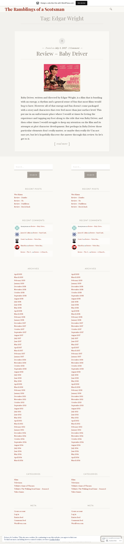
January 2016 (19, 393)
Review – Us (18, 201)
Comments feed (20, 520)
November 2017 (20, 326)
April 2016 (18, 384)
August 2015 (18, 409)
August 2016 (18, 372)
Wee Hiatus (18, 195)
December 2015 (20, 396)
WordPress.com (20, 523)
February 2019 (19, 280)
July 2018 (17, 302)
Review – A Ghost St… (41, 252)
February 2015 (19, 427)
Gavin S (23, 239)
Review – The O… (26, 252)
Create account (19, 511)
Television (18, 483)
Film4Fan (24, 246)
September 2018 (20, 296)
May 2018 (18, 308)
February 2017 (19, 354)
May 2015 (17, 418)
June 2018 (18, 305)
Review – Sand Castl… (40, 233)
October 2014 (19, 439)
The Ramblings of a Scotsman (34, 9)
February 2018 (19, 317)
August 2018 (18, 299)
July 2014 (17, 448)
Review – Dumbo (20, 198)
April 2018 (18, 311)
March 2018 (18, 314)
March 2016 (18, 387)
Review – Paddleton (21, 204)
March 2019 (18, 277)
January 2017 (19, 357)
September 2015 (20, 405)
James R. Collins (26, 233)
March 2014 (18, 460)
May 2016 (18, 381)
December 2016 (20, 360)
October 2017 (19, 329)
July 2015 (17, 412)
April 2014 (18, 457)
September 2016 (20, 369)
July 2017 (17, 338)
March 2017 (18, 351)
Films (16, 480)
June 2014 (17, 451)
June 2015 (17, 415)
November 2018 (20, 289)
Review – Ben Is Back (22, 207)
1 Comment (74, 48)
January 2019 (19, 283)
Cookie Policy (54, 539)
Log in (16, 514)
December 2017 (20, 323)
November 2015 (20, 399)
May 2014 (17, 454)
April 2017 (18, 347)
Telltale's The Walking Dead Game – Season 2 (31, 489)
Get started (81, 3)
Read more (62, 143)
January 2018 (19, 320)
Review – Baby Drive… (38, 226)
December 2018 (20, 286)
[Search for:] (111, 8)
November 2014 (20, 436)
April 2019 (18, 274)
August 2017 (18, 335)
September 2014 (20, 442)
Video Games (19, 492)
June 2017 (17, 341)
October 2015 (19, 402)
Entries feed (18, 517)
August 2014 (18, 445)
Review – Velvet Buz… (35, 239)
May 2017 (17, 344)
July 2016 (17, 375)
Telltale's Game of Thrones (24, 486)
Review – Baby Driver (62, 53)
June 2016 (18, 378)
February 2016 (19, 390)
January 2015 (19, 430)
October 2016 (19, 366)
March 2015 (18, 424)
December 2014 (20, 433)
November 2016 (20, 363)
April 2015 (18, 421)
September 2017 (20, 332)
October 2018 (19, 293)
